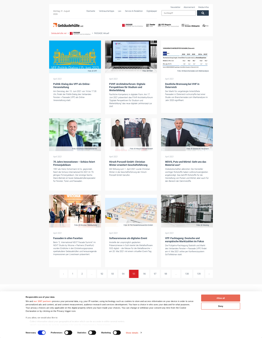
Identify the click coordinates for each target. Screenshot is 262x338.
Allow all (221, 298)
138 (187, 274)
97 (155, 274)
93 (112, 274)
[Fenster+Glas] (150, 28)
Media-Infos (203, 7)
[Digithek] (205, 28)
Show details (132, 332)
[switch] (68, 332)
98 (166, 274)
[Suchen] (203, 13)
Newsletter (175, 7)
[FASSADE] (132, 28)
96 (144, 274)
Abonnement (189, 7)
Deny (220, 306)
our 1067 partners (43, 301)
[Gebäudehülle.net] (68, 25)
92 (102, 274)
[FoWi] (191, 28)
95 (134, 274)
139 (199, 274)
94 (123, 274)
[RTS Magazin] (168, 28)
